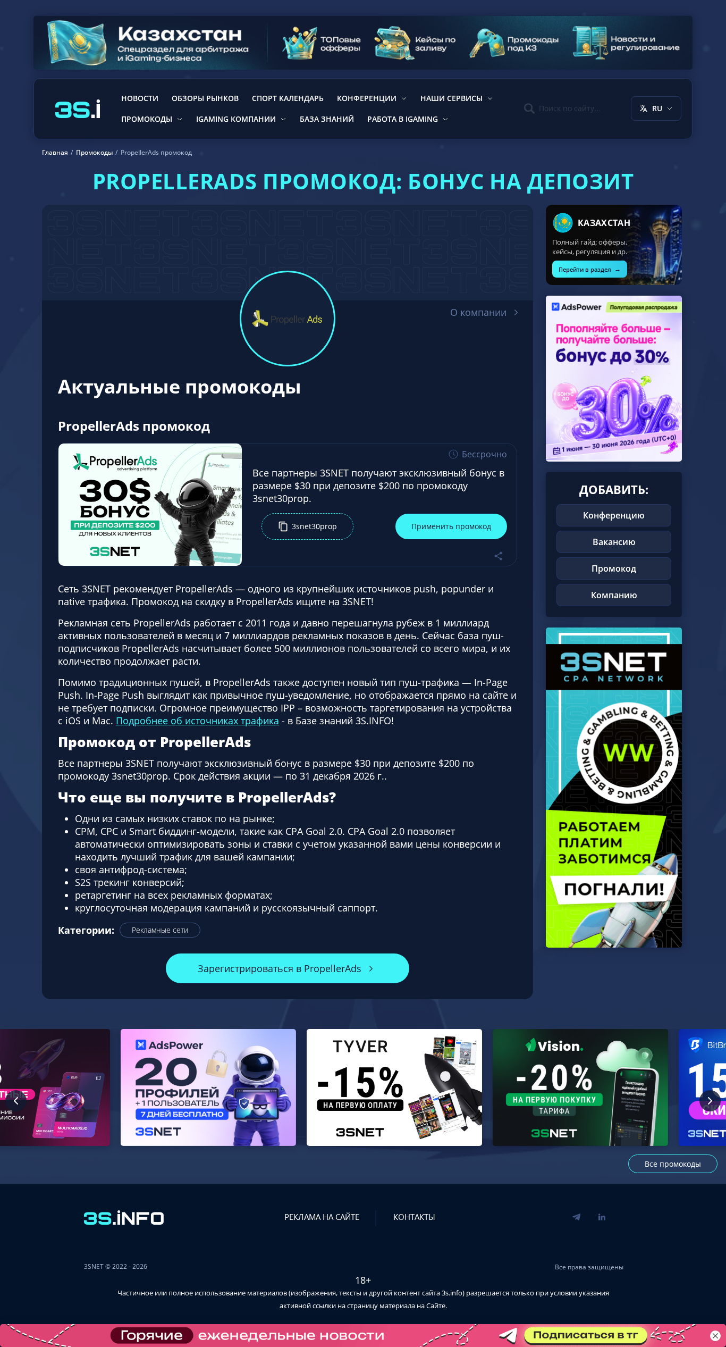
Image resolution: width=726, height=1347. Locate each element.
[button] (307, 526)
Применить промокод (451, 526)
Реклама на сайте (321, 1216)
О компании (478, 312)
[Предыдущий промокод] (16, 1100)
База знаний (327, 119)
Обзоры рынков (205, 98)
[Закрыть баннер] (715, 1336)
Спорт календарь (288, 98)
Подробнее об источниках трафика (197, 720)
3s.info (452, 1293)
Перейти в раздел (590, 268)
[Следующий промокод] (710, 1100)
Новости (139, 98)
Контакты (414, 1216)
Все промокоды (673, 1164)
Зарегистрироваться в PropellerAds (279, 968)
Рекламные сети (160, 930)
